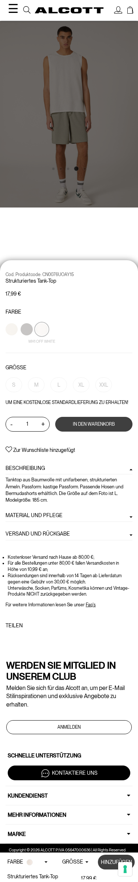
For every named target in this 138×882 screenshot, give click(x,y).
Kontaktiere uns (75, 772)
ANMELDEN (69, 727)
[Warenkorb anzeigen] (130, 11)
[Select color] (12, 342)
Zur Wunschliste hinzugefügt (43, 450)
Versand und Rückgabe (38, 534)
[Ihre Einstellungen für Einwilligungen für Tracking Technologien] (125, 869)
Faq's (91, 604)
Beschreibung (25, 468)
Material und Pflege (34, 515)
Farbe (13, 312)
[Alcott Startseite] (69, 10)
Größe (16, 367)
